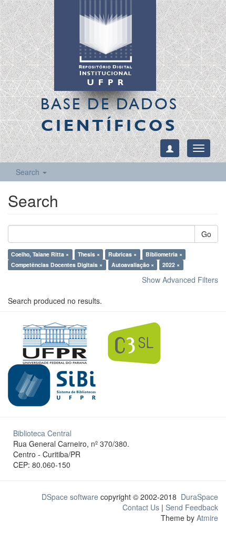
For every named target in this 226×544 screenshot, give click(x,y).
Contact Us (140, 507)
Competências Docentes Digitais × (56, 265)
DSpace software (70, 496)
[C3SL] (139, 342)
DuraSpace (199, 496)
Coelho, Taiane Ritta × (40, 254)
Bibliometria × (164, 254)
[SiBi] (52, 384)
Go (206, 234)
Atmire (206, 517)
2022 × (171, 265)
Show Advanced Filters (180, 279)
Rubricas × (122, 254)
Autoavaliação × (132, 265)
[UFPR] (52, 342)
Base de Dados (109, 114)
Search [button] (29, 172)
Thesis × (89, 254)
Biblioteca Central (42, 433)
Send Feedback (192, 507)
